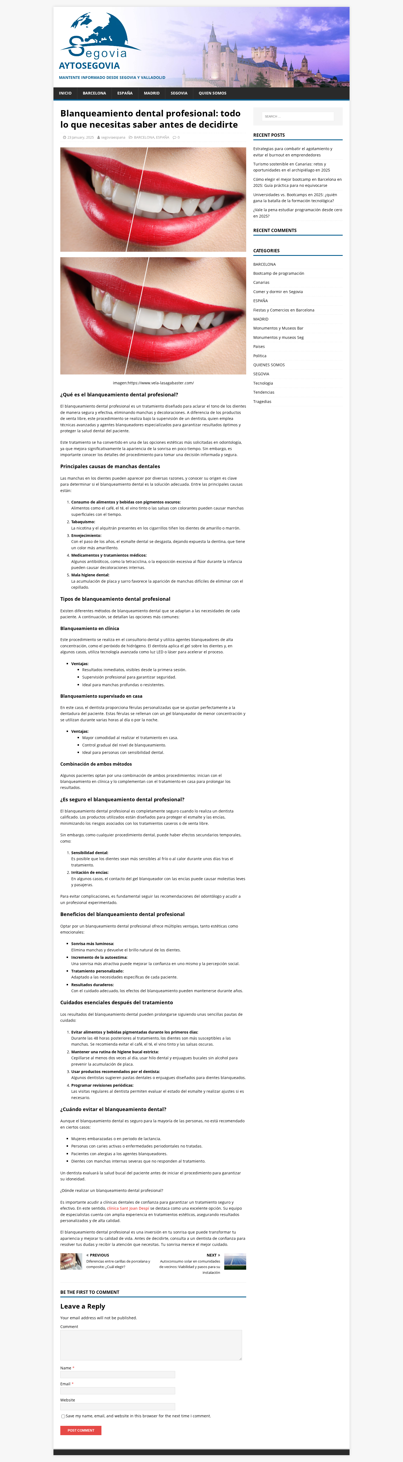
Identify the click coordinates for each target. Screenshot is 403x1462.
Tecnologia (263, 383)
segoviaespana (113, 137)
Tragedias (262, 401)
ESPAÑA (125, 93)
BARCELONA (94, 93)
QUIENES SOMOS (269, 364)
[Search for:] (298, 116)
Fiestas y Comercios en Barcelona (283, 310)
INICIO (65, 93)
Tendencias (263, 392)
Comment (69, 1326)
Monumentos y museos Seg (278, 337)
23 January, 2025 (80, 137)
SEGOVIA (179, 93)
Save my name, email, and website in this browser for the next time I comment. (138, 1415)
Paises (259, 346)
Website (67, 1400)
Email (66, 1383)
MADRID (152, 93)
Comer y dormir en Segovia (278, 291)
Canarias (261, 282)
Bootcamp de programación (278, 273)
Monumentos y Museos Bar (278, 328)
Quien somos (212, 93)
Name (66, 1368)
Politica (259, 355)
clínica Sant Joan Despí (128, 1208)
